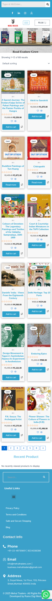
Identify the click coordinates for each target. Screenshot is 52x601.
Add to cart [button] (11, 127)
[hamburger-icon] (26, 23)
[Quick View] (15, 121)
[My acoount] (31, 13)
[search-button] (44, 477)
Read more (11, 185)
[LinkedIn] (19, 13)
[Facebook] (12, 13)
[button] (13, 496)
